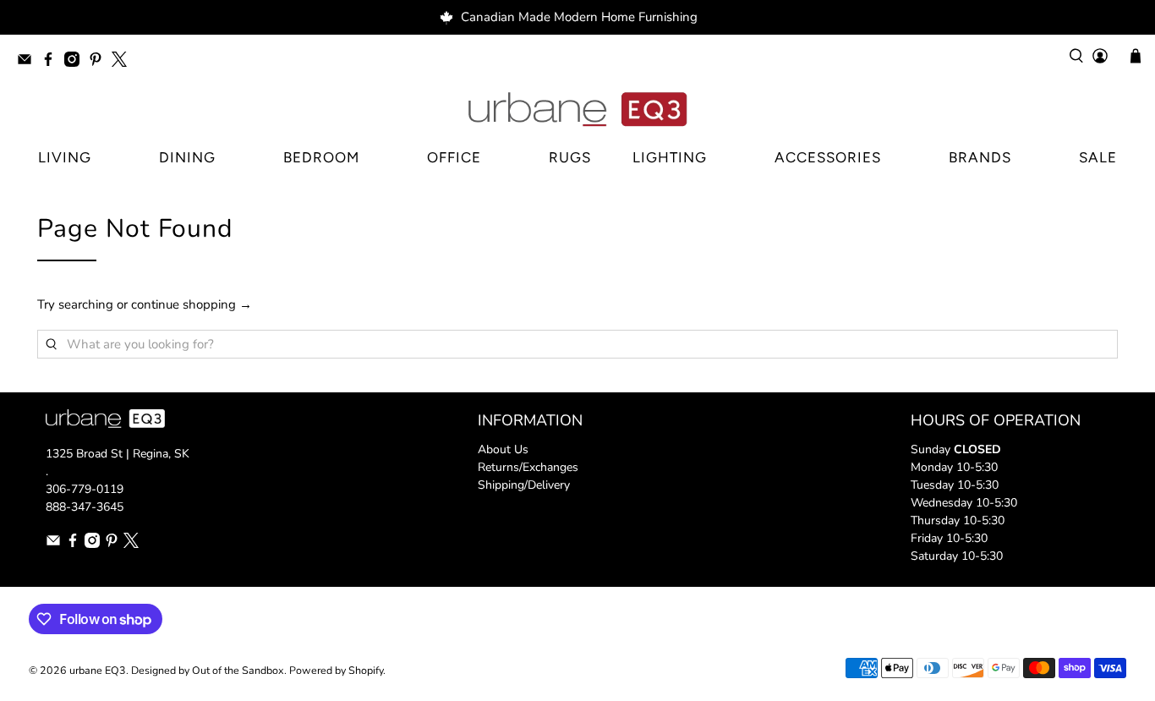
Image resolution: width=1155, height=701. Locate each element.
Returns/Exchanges (528, 467)
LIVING (64, 157)
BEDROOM (321, 157)
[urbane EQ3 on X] (123, 62)
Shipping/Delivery (524, 485)
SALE (1098, 157)
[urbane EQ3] (577, 110)
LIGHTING (669, 157)
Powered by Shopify (336, 670)
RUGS (570, 157)
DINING (187, 157)
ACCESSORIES (828, 157)
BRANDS (980, 157)
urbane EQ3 (97, 670)
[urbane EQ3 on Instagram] (76, 62)
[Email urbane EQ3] (29, 62)
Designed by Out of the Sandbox (207, 670)
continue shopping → (191, 304)
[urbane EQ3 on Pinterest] (100, 62)
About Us (503, 449)
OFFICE (454, 157)
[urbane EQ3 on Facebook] (52, 62)
